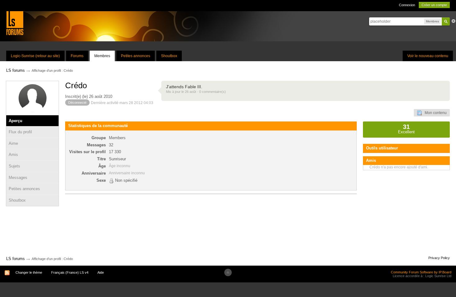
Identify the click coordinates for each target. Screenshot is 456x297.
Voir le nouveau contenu (427, 56)
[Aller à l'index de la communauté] (14, 23)
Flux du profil (20, 132)
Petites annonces (135, 56)
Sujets (14, 166)
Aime (13, 143)
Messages (18, 177)
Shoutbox (169, 56)
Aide (100, 272)
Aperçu (15, 120)
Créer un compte (434, 5)
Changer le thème (29, 272)
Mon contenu (434, 113)
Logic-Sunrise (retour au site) (35, 56)
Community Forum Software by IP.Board (421, 272)
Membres (102, 56)
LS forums (15, 258)
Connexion (407, 5)
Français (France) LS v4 (69, 272)
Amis (13, 154)
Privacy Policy (439, 258)
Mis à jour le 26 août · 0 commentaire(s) (196, 92)
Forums (77, 56)
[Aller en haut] (228, 272)
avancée (453, 21)
